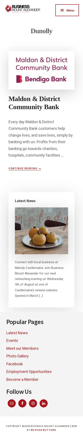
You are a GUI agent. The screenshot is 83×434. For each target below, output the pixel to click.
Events (12, 340)
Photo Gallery (17, 356)
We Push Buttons (43, 429)
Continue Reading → (25, 168)
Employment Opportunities (29, 371)
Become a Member (22, 379)
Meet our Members (22, 348)
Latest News (17, 333)
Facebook (14, 364)
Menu (70, 10)
